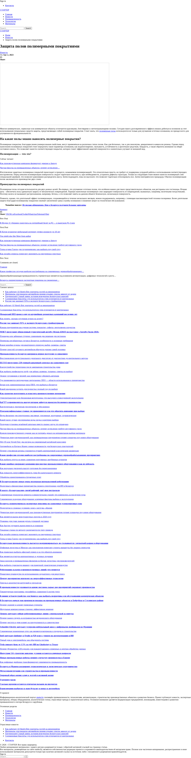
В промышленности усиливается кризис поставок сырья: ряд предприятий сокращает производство (47, 587)
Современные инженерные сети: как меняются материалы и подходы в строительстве (38, 631)
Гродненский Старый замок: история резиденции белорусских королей (36, 296)
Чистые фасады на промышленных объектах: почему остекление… (30, 168)
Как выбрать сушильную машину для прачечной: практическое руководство (34, 565)
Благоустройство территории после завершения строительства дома (30, 367)
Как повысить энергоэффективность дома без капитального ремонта (30, 473)
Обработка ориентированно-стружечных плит (20, 477)
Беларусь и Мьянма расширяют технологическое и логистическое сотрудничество (38, 666)
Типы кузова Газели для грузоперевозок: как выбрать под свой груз (30, 539)
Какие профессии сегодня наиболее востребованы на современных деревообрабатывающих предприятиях (50, 455)
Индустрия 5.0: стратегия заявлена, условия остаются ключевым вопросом (35, 653)
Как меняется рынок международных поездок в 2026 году (25, 517)
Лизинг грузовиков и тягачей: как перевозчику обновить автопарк (29, 376)
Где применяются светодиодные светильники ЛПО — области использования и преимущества (42, 380)
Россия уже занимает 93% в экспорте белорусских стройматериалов (35, 301)
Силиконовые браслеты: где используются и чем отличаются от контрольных (39, 299)
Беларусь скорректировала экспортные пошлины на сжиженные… (29, 280)
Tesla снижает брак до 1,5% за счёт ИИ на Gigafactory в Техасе (29, 644)
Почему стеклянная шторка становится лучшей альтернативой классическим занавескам (39, 451)
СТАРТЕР (4, 10)
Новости (9, 17)
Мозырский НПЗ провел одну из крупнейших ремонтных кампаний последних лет (38, 314)
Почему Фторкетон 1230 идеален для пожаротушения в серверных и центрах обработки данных (43, 649)
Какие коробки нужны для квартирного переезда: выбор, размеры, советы (33, 345)
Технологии (10, 21)
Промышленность (13, 19)
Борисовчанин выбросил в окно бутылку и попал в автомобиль (30, 688)
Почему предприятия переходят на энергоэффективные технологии (31, 578)
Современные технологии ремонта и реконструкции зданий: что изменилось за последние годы (42, 495)
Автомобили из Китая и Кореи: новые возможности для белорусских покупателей (36, 446)
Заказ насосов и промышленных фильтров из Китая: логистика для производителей (37, 561)
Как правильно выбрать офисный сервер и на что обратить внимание (31, 552)
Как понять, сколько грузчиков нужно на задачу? (21, 319)
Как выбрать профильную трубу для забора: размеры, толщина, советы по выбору (36, 371)
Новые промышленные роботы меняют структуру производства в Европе (35, 658)
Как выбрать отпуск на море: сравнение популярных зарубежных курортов (33, 459)
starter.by (40, 697)
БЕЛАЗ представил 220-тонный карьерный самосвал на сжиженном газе (34, 363)
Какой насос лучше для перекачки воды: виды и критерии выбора (29, 420)
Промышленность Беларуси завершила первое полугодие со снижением (34, 354)
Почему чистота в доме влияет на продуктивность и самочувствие (29, 622)
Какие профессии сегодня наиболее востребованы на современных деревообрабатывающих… (42, 271)
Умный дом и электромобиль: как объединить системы (24, 640)
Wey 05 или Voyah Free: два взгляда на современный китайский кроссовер (33, 442)
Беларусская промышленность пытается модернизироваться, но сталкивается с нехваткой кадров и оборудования (54, 543)
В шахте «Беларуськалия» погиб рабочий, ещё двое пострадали (30, 490)
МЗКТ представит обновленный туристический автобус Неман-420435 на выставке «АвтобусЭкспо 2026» (49, 332)
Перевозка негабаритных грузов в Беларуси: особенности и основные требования (36, 341)
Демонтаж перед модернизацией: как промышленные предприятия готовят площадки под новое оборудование (49, 437)
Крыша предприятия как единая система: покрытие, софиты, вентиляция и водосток (37, 327)
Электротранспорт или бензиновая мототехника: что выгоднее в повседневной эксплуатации (42, 398)
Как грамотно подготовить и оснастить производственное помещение (32, 393)
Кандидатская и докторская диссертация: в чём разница (25, 407)
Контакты (9, 5)
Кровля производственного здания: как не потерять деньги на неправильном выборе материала (42, 433)
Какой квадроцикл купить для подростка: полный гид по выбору (29, 389)
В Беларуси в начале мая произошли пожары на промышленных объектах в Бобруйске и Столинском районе (51, 600)
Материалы (10, 24)
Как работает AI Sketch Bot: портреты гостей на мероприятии (32, 292)
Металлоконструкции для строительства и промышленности (29, 671)
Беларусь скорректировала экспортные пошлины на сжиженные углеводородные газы (41, 503)
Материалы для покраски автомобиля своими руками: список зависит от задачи (40, 294)
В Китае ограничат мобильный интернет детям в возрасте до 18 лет (30, 232)
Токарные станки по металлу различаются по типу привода (26, 530)
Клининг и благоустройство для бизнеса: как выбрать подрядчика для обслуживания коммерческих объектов (52, 596)
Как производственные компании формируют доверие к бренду (28, 163)
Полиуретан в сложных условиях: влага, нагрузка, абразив (26, 508)
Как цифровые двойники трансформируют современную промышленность (33, 662)
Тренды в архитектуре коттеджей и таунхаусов (20, 583)
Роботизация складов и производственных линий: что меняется (30, 570)
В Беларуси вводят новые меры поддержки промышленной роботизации (34, 481)
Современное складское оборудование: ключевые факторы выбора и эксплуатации (37, 499)
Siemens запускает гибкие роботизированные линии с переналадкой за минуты (37, 614)
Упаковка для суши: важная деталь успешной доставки (24, 521)
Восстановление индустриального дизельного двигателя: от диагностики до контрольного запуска (44, 358)
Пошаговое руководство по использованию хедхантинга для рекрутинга (32, 574)
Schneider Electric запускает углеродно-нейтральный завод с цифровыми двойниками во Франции (46, 627)
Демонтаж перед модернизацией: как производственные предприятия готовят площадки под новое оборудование (50, 512)
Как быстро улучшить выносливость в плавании (21, 526)
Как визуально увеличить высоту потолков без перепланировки (28, 468)
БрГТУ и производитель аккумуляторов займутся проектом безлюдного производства (40, 402)
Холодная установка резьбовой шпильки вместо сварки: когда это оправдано (34, 424)
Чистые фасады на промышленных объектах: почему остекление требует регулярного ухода (41, 429)
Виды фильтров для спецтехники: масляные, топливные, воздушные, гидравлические (38, 415)
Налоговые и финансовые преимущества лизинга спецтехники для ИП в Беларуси (37, 486)
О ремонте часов (8, 680)
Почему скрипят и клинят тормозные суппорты (21, 605)
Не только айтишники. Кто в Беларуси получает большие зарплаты (54, 205)
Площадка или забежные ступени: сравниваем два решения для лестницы (33, 336)
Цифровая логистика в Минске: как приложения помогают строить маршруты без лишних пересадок (45, 548)
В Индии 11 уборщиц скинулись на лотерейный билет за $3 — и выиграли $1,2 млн (37, 223)
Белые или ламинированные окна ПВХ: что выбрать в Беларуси (28, 385)
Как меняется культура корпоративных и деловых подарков (26, 556)
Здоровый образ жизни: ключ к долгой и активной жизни (27, 675)
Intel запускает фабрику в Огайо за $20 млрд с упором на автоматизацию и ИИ (37, 636)
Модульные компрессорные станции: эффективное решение (26, 609)
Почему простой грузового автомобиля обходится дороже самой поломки (32, 349)
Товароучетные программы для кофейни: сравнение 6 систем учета (30, 592)
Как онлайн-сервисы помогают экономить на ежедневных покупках (30, 534)
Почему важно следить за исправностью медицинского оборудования (31, 618)
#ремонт (3, 209)
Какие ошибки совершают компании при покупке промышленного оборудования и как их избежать (47, 464)
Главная (8, 14)
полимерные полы (107, 131)
